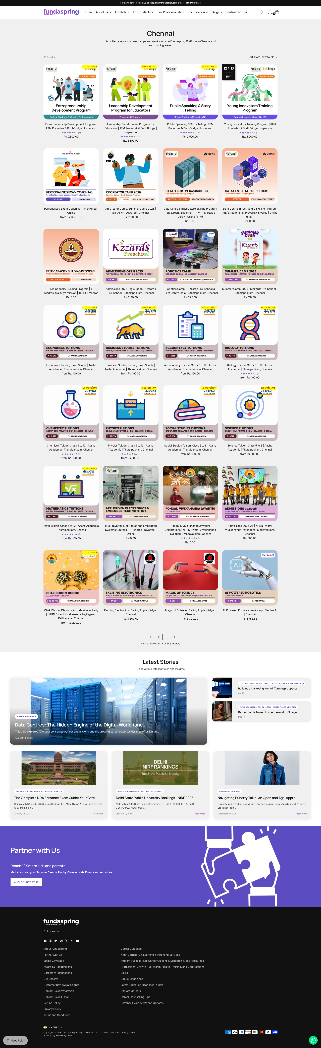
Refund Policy (52, 1003)
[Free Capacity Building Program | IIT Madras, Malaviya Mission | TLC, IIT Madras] (71, 256)
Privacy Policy (52, 1009)
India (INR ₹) (53, 1027)
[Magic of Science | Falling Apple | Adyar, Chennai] (190, 578)
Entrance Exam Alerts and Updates (142, 1003)
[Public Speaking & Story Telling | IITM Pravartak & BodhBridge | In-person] (190, 91)
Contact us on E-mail (56, 997)
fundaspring (69, 1032)
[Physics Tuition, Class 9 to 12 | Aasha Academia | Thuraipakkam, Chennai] (130, 413)
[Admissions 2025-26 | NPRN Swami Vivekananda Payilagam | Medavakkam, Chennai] (250, 493)
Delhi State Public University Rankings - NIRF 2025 (154, 798)
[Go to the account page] (268, 12)
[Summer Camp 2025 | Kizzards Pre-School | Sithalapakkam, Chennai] (250, 256)
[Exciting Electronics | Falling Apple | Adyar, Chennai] (130, 578)
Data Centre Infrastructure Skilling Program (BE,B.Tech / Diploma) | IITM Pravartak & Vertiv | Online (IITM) (190, 212)
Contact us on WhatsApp (58, 991)
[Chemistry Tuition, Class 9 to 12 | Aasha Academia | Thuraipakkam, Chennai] (71, 413)
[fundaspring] (61, 12)
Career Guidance (131, 948)
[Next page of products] (175, 637)
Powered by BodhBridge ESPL (58, 1035)
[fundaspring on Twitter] (67, 941)
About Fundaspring (55, 948)
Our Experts (50, 978)
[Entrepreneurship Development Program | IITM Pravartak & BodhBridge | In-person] (71, 91)
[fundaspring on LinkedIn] (56, 941)
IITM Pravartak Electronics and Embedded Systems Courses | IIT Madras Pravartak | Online (130, 529)
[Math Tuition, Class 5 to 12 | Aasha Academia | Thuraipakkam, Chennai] (71, 493)
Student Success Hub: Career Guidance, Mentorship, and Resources (162, 960)
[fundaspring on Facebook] (45, 941)
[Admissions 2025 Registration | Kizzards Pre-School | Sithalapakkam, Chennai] (130, 256)
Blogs (124, 972)
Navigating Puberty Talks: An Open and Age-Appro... (258, 798)
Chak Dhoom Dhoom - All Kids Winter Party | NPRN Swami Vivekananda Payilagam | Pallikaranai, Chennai (71, 614)
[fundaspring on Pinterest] (62, 941)
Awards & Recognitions (57, 966)
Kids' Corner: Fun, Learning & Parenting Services (150, 954)
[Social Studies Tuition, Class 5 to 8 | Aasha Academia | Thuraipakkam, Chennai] (190, 413)
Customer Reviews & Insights (61, 985)
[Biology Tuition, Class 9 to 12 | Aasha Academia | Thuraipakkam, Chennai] (250, 332)
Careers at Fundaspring (57, 972)
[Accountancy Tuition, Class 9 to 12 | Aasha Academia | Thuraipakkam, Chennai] (190, 332)
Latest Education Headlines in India (142, 985)
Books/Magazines (132, 978)
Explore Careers (131, 991)
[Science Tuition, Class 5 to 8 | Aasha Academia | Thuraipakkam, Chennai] (250, 413)
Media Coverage (53, 960)
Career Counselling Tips (135, 997)
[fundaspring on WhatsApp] (72, 941)
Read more (98, 813)
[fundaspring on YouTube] (78, 941)
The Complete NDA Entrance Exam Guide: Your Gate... (56, 798)
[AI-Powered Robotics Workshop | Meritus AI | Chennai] (250, 578)
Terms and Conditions (56, 1015)
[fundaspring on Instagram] (51, 941)
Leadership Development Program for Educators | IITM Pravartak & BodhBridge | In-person (131, 128)
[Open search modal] (261, 12)
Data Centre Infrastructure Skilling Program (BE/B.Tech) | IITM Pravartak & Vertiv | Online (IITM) (249, 212)
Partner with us (52, 954)
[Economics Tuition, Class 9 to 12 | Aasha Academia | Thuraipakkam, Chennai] (71, 332)
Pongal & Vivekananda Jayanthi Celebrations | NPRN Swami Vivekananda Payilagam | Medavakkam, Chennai (190, 529)
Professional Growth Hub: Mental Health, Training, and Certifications (162, 966)
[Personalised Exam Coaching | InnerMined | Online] (71, 176)
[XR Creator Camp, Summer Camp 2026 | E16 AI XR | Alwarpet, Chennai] (130, 176)
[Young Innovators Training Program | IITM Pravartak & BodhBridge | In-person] (250, 91)
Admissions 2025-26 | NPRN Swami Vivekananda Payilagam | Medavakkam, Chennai (250, 529)
